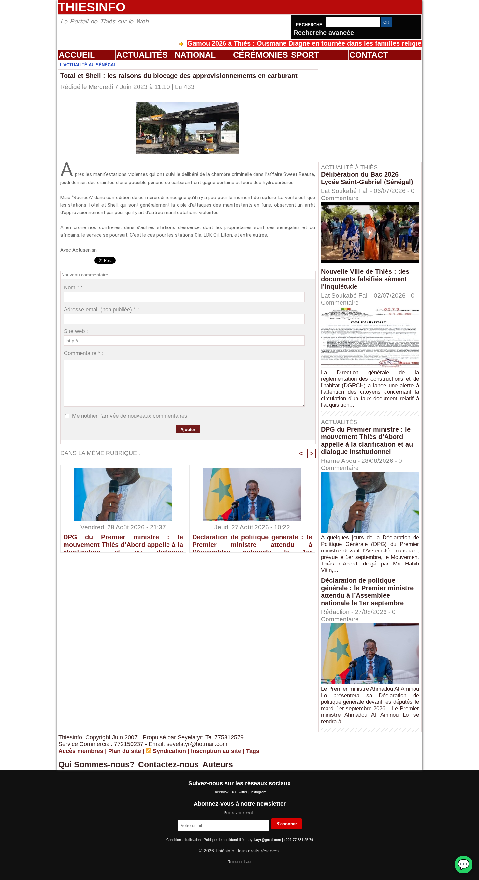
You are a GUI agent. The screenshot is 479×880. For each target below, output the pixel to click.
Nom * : (73, 288)
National (195, 54)
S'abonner (286, 823)
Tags (252, 751)
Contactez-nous (169, 764)
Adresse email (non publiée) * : (101, 309)
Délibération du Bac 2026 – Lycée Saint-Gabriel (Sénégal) (367, 178)
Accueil (77, 54)
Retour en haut (239, 862)
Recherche (310, 24)
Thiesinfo (91, 7)
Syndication (169, 751)
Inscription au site (216, 751)
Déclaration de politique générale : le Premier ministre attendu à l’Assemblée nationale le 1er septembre (252, 542)
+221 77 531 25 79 (298, 840)
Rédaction (335, 612)
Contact (368, 54)
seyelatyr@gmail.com (264, 840)
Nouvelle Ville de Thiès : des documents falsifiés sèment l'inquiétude (365, 279)
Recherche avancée (324, 32)
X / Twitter (240, 792)
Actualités (142, 54)
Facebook (221, 792)
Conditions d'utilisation (184, 840)
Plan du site (124, 751)
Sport (305, 54)
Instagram (258, 792)
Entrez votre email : (239, 812)
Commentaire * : (84, 353)
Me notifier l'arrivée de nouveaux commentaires (129, 416)
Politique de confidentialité (224, 840)
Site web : (76, 331)
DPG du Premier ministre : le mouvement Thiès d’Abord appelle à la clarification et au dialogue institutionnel (123, 542)
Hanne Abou (338, 460)
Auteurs (217, 764)
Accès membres (80, 751)
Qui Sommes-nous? (97, 764)
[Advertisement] (373, 110)
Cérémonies (260, 54)
